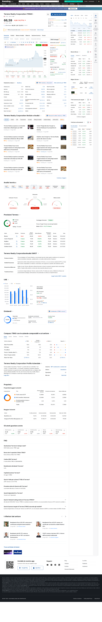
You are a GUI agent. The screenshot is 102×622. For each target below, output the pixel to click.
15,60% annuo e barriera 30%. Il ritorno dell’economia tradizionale (53, 534)
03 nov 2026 (42, 103)
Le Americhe (56, 6)
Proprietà (16, 38)
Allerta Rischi (97, 598)
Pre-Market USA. (27, 6)
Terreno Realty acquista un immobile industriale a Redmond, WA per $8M (14, 137)
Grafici (12, 35)
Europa (61, 6)
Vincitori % (78, 55)
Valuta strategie (40, 29)
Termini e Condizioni (77, 598)
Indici (72, 15)
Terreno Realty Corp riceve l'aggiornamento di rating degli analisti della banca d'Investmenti (14, 147)
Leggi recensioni (91, 87)
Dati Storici (22, 38)
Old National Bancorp (34, 429)
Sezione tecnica (36, 35)
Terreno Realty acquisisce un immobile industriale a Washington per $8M (14, 126)
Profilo (11, 38)
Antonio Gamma (54, 528)
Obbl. (82, 15)
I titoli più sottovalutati (77, 122)
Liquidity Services (21, 429)
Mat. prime (77, 15)
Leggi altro (6, 375)
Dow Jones (73, 39)
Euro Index (73, 44)
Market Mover (74, 52)
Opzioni (27, 38)
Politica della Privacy (88, 598)
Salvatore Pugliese (54, 537)
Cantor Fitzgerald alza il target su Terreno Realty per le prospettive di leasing (46, 127)
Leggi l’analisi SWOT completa (58, 276)
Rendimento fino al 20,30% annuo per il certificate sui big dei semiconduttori (21, 523)
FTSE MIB (73, 30)
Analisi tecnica (10, 183)
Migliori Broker (75, 79)
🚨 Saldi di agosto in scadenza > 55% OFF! (73, 1)
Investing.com (43, 151)
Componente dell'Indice (36, 38)
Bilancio (28, 35)
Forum (44, 35)
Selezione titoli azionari (12, 6)
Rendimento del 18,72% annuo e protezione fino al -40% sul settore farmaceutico (19, 535)
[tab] (7, 187)
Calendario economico (55, 3)
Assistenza (85, 566)
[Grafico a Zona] (8, 42)
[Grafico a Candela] (5, 42)
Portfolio (66, 566)
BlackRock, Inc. (8, 415)
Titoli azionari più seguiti (77, 99)
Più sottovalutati (74, 125)
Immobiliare (63, 369)
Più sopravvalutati (82, 125)
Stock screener (65, 3)
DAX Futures (73, 35)
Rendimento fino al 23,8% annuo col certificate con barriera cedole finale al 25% (53, 524)
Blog (66, 560)
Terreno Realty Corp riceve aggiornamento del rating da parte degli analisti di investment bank (47, 147)
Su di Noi (85, 560)
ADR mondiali (44, 6)
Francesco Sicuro (21, 526)
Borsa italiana (20, 6)
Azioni (4, 6)
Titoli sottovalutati (82, 6)
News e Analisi (20, 35)
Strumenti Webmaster (69, 569)
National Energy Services (61, 429)
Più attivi (72, 55)
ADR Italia (50, 6)
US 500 (72, 37)
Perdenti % (84, 55)
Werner (44, 429)
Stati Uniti (63, 375)
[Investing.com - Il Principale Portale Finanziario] (7, 1)
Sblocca (63, 20)
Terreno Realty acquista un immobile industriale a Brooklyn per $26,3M (14, 157)
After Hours (34, 6)
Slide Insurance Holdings (10, 429)
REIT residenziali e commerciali (58, 366)
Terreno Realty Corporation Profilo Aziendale (22, 363)
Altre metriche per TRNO (60, 82)
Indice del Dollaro (74, 41)
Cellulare (67, 563)
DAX (72, 32)
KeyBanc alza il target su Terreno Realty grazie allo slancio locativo (48, 137)
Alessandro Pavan (22, 539)
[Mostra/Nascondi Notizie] (36, 42)
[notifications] (96, 1)
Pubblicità (85, 563)
